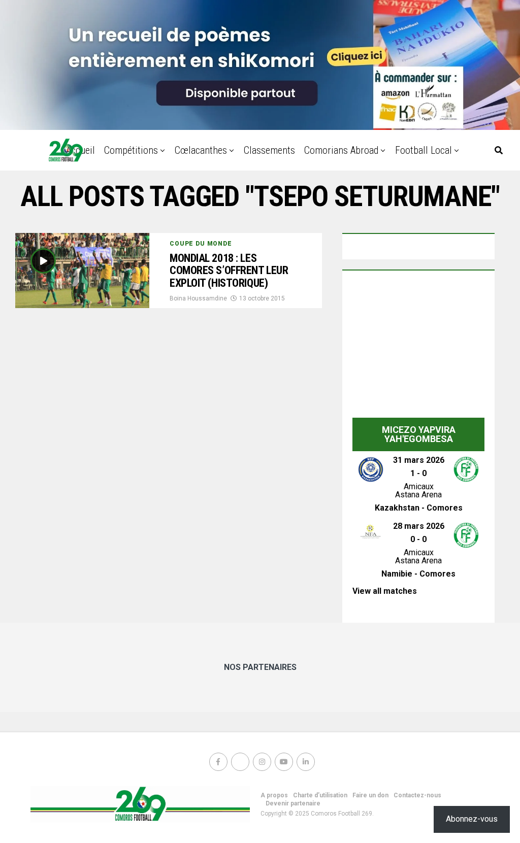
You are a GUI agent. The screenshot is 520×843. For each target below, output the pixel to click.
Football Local (423, 150)
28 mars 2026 (418, 526)
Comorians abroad (341, 150)
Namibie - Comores (418, 574)
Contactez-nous (417, 795)
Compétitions (131, 150)
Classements (269, 150)
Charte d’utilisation (320, 795)
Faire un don (370, 795)
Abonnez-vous (472, 819)
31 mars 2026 (418, 460)
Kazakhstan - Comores (419, 508)
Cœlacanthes (201, 150)
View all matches (384, 591)
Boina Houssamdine (198, 298)
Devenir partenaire (293, 803)
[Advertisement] (418, 349)
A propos (274, 795)
